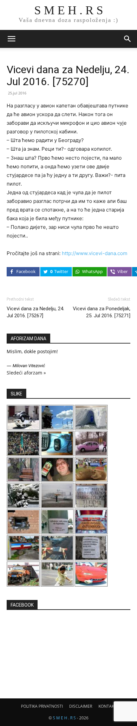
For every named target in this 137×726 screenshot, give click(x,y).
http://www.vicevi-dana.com (94, 253)
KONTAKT (107, 706)
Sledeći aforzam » (26, 372)
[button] (11, 39)
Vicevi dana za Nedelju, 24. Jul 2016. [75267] (35, 312)
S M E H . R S (64, 718)
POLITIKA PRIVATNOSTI (42, 706)
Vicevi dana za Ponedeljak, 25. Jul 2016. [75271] (101, 312)
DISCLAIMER (80, 706)
